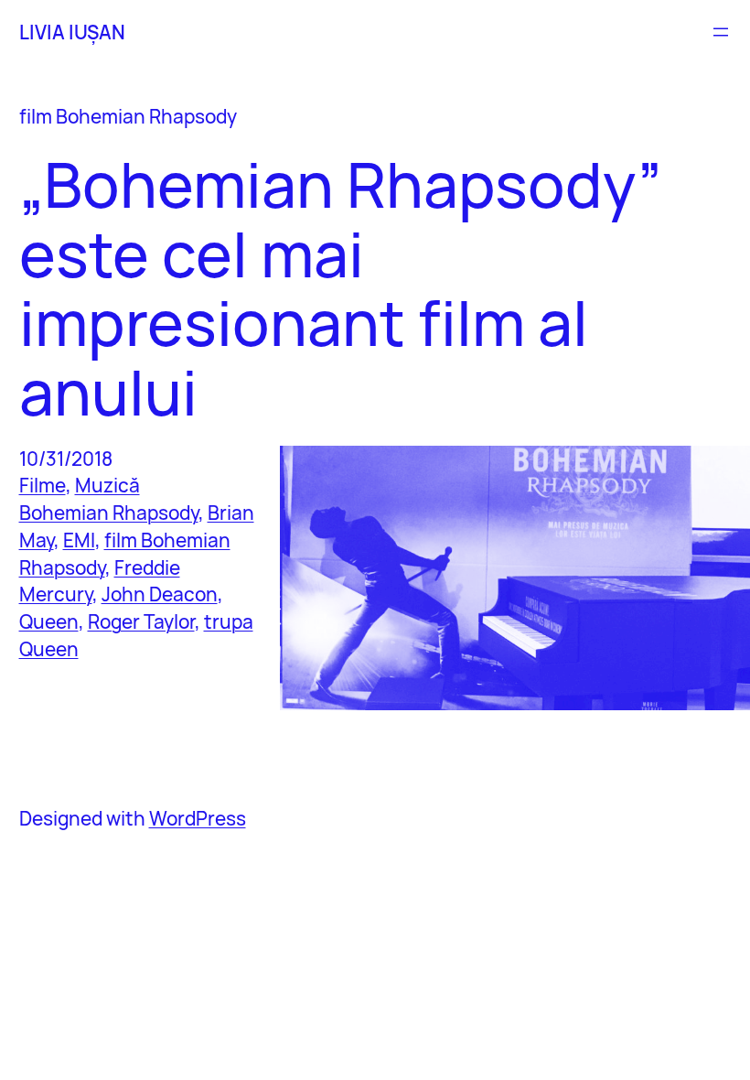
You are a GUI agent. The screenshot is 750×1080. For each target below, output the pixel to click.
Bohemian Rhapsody (108, 512)
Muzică (107, 485)
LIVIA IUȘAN (72, 32)
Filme (42, 485)
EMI (79, 540)
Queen (49, 621)
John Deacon (160, 594)
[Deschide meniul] (721, 32)
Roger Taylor (141, 621)
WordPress (197, 818)
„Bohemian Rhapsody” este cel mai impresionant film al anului (340, 288)
